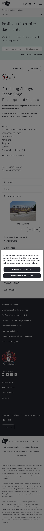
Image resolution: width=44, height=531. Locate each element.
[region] (22, 265)
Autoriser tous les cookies (22, 276)
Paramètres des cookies (22, 269)
